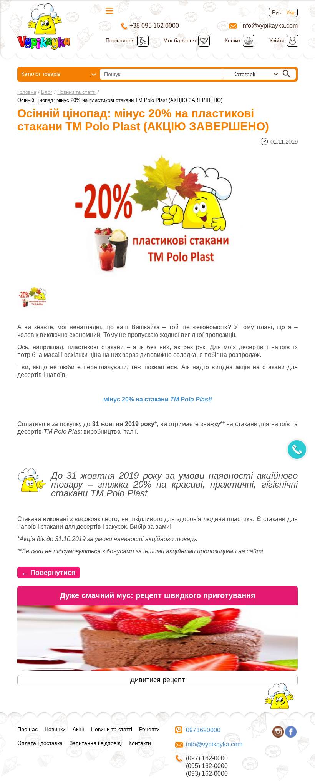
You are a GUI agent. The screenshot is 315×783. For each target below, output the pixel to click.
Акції (78, 729)
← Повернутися (49, 572)
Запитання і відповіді (96, 743)
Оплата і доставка (40, 743)
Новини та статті (76, 92)
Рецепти (149, 729)
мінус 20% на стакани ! (157, 399)
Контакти (140, 743)
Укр (290, 12)
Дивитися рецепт (157, 680)
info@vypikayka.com (214, 744)
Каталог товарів (40, 74)
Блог (46, 92)
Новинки (55, 729)
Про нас (27, 729)
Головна (26, 92)
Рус (276, 12)
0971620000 (203, 730)
